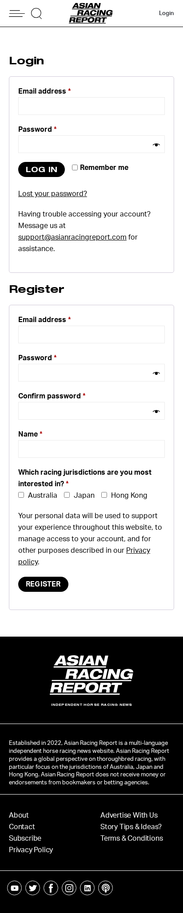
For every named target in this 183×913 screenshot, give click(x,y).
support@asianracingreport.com (72, 237)
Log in (41, 169)
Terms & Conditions (131, 838)
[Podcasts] (105, 888)
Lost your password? (52, 193)
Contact (22, 826)
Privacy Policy (31, 850)
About (19, 815)
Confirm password (52, 396)
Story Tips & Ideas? (131, 826)
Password (37, 129)
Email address (44, 91)
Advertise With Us (129, 815)
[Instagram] (69, 888)
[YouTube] (14, 888)
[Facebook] (51, 888)
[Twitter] (32, 888)
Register (43, 584)
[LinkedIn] (87, 888)
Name (30, 434)
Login (166, 13)
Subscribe (25, 838)
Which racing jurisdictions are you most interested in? (84, 478)
